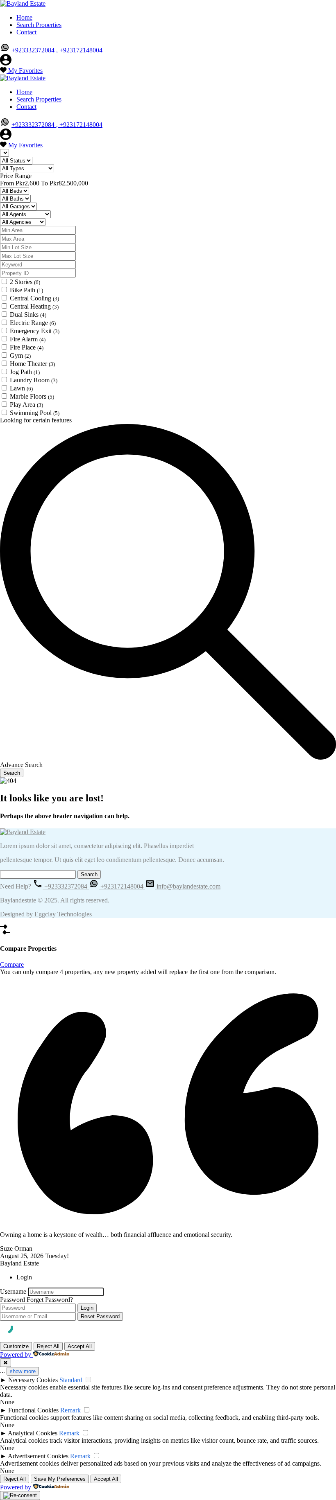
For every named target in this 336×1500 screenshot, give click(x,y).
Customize (16, 1346)
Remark (70, 1410)
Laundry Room (33, 380)
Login (87, 1308)
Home (24, 17)
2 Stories (25, 281)
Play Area (26, 404)
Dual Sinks (28, 314)
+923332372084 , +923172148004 (56, 50)
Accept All (80, 1346)
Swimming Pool (34, 412)
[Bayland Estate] (22, 3)
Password (12, 1299)
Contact (26, 32)
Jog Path (25, 371)
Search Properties (38, 24)
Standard (70, 1379)
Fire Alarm (27, 339)
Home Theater (32, 363)
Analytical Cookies (32, 1433)
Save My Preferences (60, 1479)
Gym (20, 355)
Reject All (48, 1346)
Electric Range (33, 322)
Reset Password (100, 1316)
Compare (12, 964)
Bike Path (26, 289)
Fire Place (26, 347)
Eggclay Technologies (63, 914)
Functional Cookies (33, 1410)
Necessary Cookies (33, 1379)
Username (13, 1291)
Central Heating (34, 306)
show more (23, 1371)
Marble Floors (32, 396)
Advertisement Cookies (38, 1456)
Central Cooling (34, 298)
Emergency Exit (34, 330)
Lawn (21, 388)
